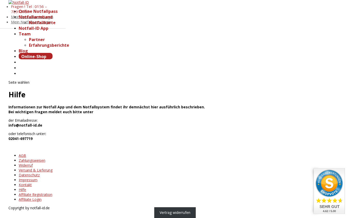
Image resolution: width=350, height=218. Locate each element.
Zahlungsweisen (32, 160)
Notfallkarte (42, 22)
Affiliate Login (30, 199)
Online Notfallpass (38, 11)
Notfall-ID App (33, 28)
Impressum (28, 179)
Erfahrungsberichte (49, 45)
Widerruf (26, 165)
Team (25, 34)
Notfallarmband (36, 17)
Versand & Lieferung (36, 170)
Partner (37, 39)
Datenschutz (29, 175)
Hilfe (22, 189)
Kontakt (25, 184)
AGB (22, 155)
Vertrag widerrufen (175, 212)
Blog (23, 51)
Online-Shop (34, 56)
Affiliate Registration (35, 194)
